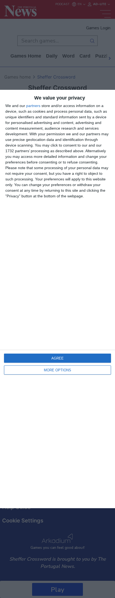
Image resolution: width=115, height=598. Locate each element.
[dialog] (57, 299)
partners (33, 106)
